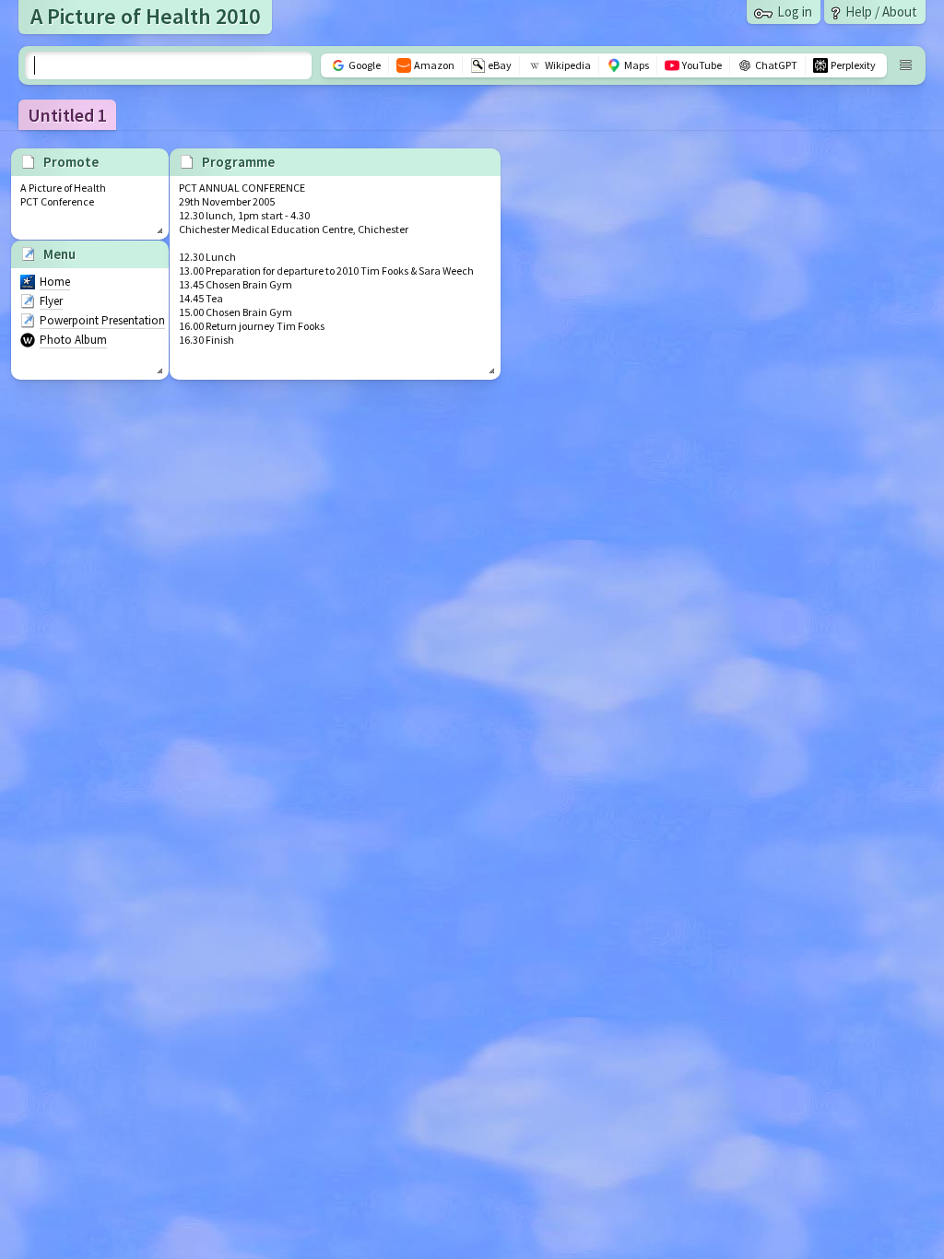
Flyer (51, 301)
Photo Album (73, 339)
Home (55, 281)
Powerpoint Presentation (102, 320)
